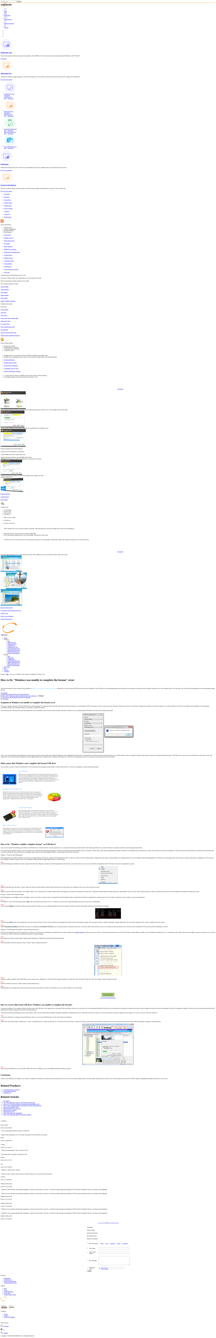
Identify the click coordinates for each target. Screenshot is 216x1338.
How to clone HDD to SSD (11, 1107)
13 (112, 1223)
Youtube (5, 1333)
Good (118, 1243)
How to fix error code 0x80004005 (13, 1113)
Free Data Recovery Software (11, 1089)
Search (19, 1)
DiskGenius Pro (8, 114)
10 (107, 1223)
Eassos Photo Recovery (10, 146)
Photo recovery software (10, 1110)
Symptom (5, 693)
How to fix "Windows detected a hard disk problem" (18, 1114)
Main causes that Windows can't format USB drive (15, 694)
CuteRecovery (8, 97)
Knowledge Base (8, 1291)
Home (5, 638)
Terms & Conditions (9, 1317)
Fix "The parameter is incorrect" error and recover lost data (19, 1102)
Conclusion (5, 699)
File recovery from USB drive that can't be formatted (16, 697)
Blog (5, 1288)
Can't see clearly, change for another (104, 1268)
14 (114, 1223)
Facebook (5, 1326)
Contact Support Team (10, 1294)
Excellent (125, 1243)
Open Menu (4, 635)
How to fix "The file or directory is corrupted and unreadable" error (21, 1104)
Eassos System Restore (13, 653)
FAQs (5, 1290)
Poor (102, 1243)
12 (111, 1223)
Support (6, 670)
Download (3, 58)
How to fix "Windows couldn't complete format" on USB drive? (19, 696)
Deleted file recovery (9, 1111)
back (8, 641)
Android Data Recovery (10, 129)
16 (117, 1223)
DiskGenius (10, 657)
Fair (107, 1243)
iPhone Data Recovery (10, 132)
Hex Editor (6, 1101)
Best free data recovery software (12, 1108)
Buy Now (3, 79)
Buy (5, 98)
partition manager (79, 932)
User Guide (7, 1293)
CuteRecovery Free (9, 94)
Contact (6, 1315)
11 (109, 1223)
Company (6, 671)
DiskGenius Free (8, 111)
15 (116, 1223)
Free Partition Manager (10, 1091)
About (5, 1314)
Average (112, 1243)
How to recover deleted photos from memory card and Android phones (22, 1105)
